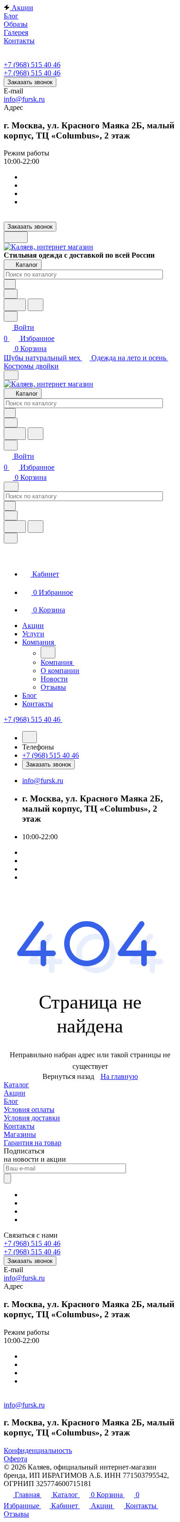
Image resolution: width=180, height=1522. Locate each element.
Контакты (19, 1126)
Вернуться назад (68, 1076)
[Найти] (35, 305)
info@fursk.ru (24, 99)
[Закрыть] (11, 538)
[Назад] (48, 652)
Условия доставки (32, 1118)
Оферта (15, 1459)
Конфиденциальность (38, 1450)
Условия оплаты (29, 1109)
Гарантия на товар (32, 1143)
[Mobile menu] (11, 486)
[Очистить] (10, 284)
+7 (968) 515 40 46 (32, 65)
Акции (14, 1093)
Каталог (16, 1085)
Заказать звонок (30, 82)
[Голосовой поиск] (15, 305)
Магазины (20, 1134)
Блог (11, 1101)
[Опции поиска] (11, 294)
